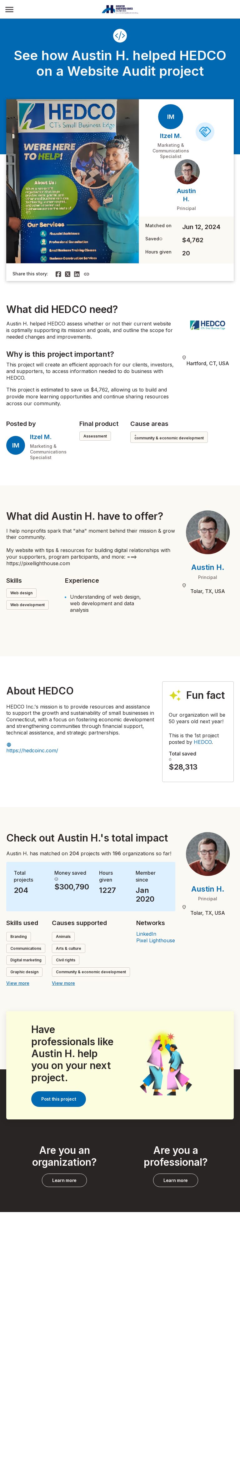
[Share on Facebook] (58, 274)
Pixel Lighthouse (155, 940)
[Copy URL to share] (86, 274)
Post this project (58, 1099)
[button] (9, 9)
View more (17, 983)
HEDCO (203, 742)
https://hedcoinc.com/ (32, 750)
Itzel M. (171, 136)
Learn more (64, 1180)
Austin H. (207, 567)
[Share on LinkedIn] (77, 274)
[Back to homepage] (129, 9)
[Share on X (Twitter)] (68, 274)
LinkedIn (146, 934)
